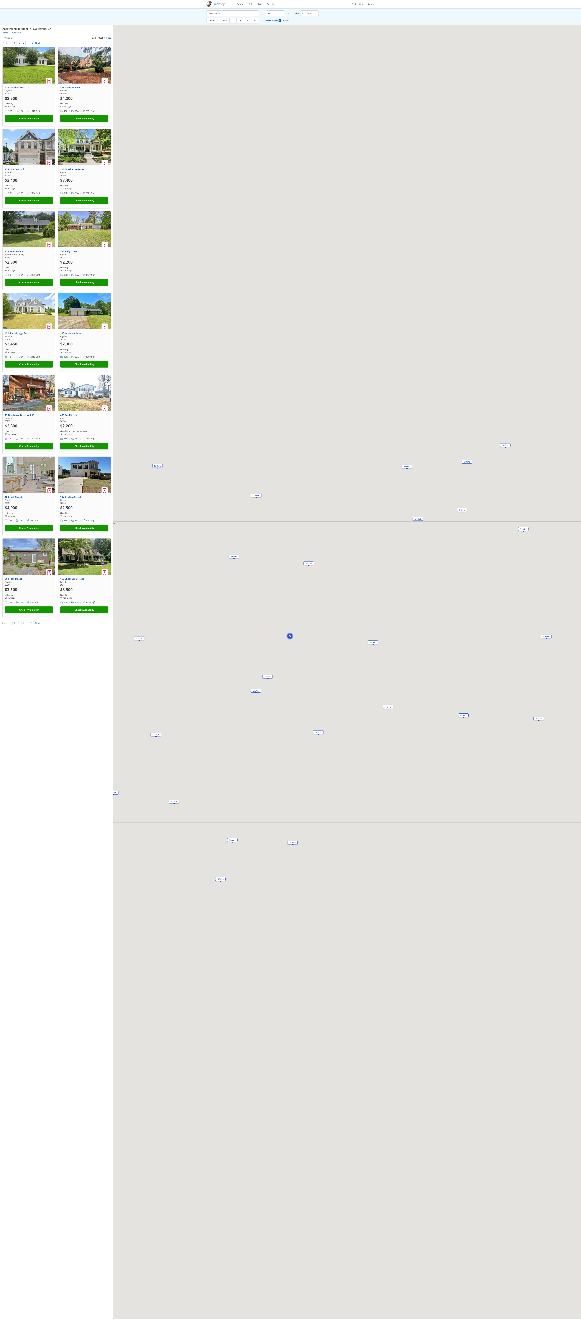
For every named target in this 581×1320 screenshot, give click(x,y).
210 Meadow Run (14, 87)
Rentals (241, 4)
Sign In (371, 4)
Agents (270, 4)
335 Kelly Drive (68, 251)
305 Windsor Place (70, 87)
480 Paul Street (68, 415)
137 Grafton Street (70, 496)
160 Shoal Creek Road (72, 578)
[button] (546, 636)
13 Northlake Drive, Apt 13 (19, 415)
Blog (260, 4)
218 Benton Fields (15, 251)
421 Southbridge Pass (16, 333)
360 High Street (13, 578)
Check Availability (29, 118)
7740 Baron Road (14, 169)
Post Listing (357, 4)
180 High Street (13, 496)
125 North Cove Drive (72, 169)
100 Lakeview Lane (70, 333)
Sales (251, 4)
